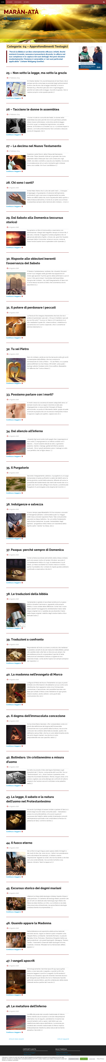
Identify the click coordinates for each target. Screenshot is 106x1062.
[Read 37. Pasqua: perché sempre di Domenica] (16, 580)
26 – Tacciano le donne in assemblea (32, 109)
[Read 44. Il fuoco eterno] (16, 874)
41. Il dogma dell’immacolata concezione (35, 716)
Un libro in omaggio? (29, 1052)
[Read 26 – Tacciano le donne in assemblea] (16, 132)
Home (2, 2)
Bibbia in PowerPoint (62, 1052)
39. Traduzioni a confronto (25, 639)
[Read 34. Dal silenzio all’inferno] (16, 454)
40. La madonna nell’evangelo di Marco (34, 674)
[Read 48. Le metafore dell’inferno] (16, 1029)
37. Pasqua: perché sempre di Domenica (35, 550)
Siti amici (26, 2)
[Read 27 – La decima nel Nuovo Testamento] (16, 169)
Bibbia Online (27, 1054)
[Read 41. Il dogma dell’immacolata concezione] (16, 744)
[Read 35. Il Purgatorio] (16, 491)
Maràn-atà (21, 11)
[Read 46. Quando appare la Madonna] (16, 947)
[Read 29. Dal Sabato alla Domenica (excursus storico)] (16, 245)
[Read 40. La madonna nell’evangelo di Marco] (16, 702)
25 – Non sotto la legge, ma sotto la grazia (36, 73)
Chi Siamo (9, 2)
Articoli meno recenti (16, 1039)
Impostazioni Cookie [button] (73, 1058)
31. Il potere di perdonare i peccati (31, 307)
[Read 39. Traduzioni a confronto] (16, 661)
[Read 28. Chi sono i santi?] (16, 204)
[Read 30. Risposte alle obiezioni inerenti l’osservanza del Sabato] (16, 294)
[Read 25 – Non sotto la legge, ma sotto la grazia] (16, 96)
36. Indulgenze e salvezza (24, 504)
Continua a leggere (13, 98)
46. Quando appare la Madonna (28, 923)
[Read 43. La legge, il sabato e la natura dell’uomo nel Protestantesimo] (16, 829)
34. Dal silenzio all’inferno (24, 431)
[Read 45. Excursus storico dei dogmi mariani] (16, 909)
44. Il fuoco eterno (19, 843)
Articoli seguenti (63, 1039)
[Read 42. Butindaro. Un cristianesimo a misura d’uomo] (16, 783)
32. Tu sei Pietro (17, 349)
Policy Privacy (100, 1058)
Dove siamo (18, 2)
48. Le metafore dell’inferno (26, 1006)
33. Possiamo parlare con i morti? (29, 394)
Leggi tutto (92, 1058)
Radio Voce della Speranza (63, 1054)
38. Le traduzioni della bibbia (27, 594)
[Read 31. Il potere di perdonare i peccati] (16, 335)
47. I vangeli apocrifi (20, 960)
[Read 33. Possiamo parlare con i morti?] (16, 417)
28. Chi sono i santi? (20, 182)
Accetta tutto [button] (84, 1058)
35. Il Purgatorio (17, 467)
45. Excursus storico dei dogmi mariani (33, 888)
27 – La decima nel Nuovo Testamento (33, 146)
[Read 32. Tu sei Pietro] (16, 382)
